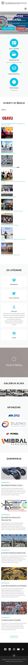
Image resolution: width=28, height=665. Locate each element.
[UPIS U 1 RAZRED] (14, 42)
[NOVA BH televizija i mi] (7, 132)
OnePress (8, 661)
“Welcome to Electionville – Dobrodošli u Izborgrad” (12, 211)
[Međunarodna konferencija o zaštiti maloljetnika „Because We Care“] (7, 233)
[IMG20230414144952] (8, 391)
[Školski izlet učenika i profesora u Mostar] (7, 219)
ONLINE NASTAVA (14, 60)
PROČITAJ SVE (14, 636)
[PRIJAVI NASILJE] (14, 82)
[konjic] (8, 395)
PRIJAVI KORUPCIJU (14, 74)
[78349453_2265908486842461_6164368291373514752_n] (19, 395)
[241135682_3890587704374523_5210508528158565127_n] (19, 391)
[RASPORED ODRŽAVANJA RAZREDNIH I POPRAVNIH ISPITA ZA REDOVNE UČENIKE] (7, 117)
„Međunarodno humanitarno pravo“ (8, 197)
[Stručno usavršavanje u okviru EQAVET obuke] (7, 248)
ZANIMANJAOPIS (5, 482)
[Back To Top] (14, 656)
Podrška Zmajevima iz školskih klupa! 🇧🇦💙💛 (10, 167)
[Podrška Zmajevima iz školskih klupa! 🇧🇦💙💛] (7, 161)
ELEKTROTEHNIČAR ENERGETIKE (13, 553)
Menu (25, 8)
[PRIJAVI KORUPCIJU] (14, 68)
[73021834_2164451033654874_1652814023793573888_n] (14, 395)
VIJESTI (3, 110)
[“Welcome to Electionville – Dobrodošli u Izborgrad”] (7, 204)
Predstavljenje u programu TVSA (8, 153)
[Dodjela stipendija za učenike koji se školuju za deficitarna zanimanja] (7, 175)
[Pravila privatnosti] (23, 649)
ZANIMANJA (21, 28)
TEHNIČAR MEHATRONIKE (11, 620)
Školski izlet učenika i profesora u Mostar (9, 225)
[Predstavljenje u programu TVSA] (7, 147)
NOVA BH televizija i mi (6, 139)
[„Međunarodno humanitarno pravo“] (7, 190)
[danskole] (14, 391)
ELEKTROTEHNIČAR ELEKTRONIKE (14, 586)
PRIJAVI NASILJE (14, 88)
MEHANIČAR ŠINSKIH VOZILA (12, 485)
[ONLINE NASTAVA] (14, 54)
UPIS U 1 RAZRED (14, 48)
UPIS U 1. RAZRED (8, 28)
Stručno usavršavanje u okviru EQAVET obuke (10, 254)
